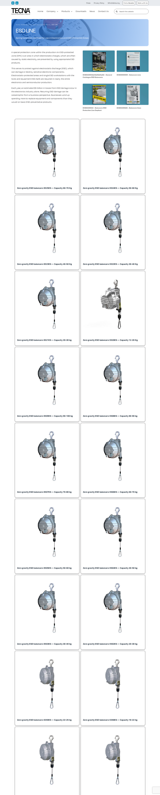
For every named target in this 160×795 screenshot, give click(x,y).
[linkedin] (16, 3)
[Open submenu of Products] (71, 11)
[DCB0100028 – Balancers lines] (133, 85)
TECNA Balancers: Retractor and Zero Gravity (36, 25)
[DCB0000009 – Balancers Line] (133, 52)
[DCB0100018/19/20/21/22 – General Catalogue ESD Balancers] (99, 52)
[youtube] (12, 3)
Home (18, 25)
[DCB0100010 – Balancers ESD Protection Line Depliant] (99, 85)
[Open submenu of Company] (57, 11)
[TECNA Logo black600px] (20, 9)
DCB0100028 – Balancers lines (129, 108)
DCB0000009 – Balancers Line (129, 75)
